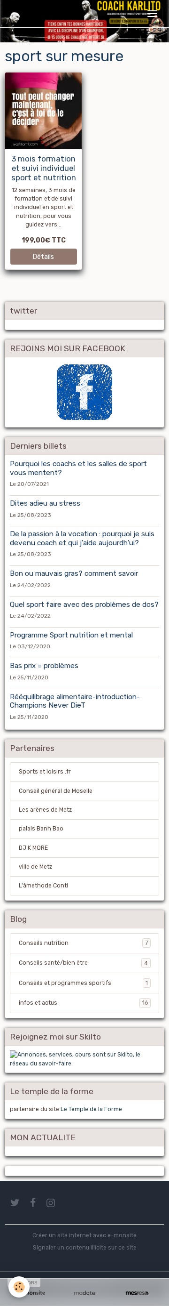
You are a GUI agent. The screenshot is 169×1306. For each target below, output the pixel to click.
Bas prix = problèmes (44, 665)
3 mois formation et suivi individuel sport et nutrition (43, 168)
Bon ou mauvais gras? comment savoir (74, 573)
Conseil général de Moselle (55, 791)
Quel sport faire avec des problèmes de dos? (84, 604)
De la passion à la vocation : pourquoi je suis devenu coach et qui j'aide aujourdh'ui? (82, 538)
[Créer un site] (31, 1293)
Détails (43, 257)
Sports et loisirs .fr (45, 771)
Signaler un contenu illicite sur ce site (85, 1247)
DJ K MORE (33, 848)
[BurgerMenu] (152, 14)
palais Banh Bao (41, 828)
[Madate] (84, 1293)
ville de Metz (35, 866)
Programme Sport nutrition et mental (71, 635)
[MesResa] (137, 1293)
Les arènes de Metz (45, 809)
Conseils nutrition (83, 943)
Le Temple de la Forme (91, 1109)
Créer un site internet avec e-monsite (84, 1235)
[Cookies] (19, 1287)
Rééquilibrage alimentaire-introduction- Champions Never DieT (75, 701)
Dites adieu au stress (45, 503)
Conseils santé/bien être (83, 962)
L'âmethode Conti (43, 885)
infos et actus (83, 1003)
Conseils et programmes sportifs (83, 983)
